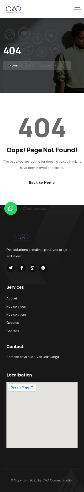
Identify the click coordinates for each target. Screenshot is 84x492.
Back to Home (42, 182)
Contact (12, 331)
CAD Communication (57, 480)
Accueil (11, 298)
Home (14, 65)
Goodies (12, 323)
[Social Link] (10, 268)
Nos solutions (16, 314)
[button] (10, 208)
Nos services (16, 306)
